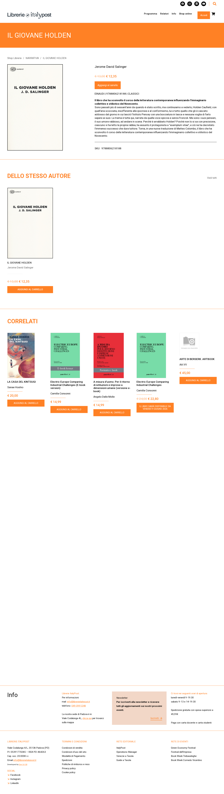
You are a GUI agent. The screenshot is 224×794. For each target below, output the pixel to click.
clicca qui (87, 718)
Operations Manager (127, 752)
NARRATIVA (32, 58)
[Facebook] (182, 4)
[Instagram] (189, 4)
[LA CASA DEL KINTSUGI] (25, 355)
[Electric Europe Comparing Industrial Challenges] (155, 355)
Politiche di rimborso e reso (76, 764)
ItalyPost (120, 747)
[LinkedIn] (196, 4)
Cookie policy (68, 772)
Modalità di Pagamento (73, 756)
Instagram (15, 779)
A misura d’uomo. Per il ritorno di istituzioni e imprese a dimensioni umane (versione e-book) (111, 386)
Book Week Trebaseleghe (184, 756)
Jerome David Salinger (111, 67)
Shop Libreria (14, 58)
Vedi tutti (212, 177)
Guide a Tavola (123, 760)
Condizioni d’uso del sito (74, 752)
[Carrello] (213, 13)
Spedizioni (67, 760)
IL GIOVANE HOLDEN (19, 262)
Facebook (15, 775)
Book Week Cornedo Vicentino (186, 760)
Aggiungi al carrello (108, 85)
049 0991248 (78, 705)
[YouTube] (203, 4)
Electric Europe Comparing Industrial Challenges (153, 383)
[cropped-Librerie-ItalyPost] (29, 15)
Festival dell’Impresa (181, 752)
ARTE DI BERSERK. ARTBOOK (197, 359)
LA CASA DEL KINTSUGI (21, 381)
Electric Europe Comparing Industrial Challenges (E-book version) (67, 385)
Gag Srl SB (23, 765)
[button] (215, 4)
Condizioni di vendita (72, 747)
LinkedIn (14, 783)
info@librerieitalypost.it (78, 701)
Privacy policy (69, 768)
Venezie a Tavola (124, 756)
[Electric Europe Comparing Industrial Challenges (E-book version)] (69, 355)
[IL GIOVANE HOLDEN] (30, 223)
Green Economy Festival (183, 747)
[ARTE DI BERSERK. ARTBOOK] (198, 344)
